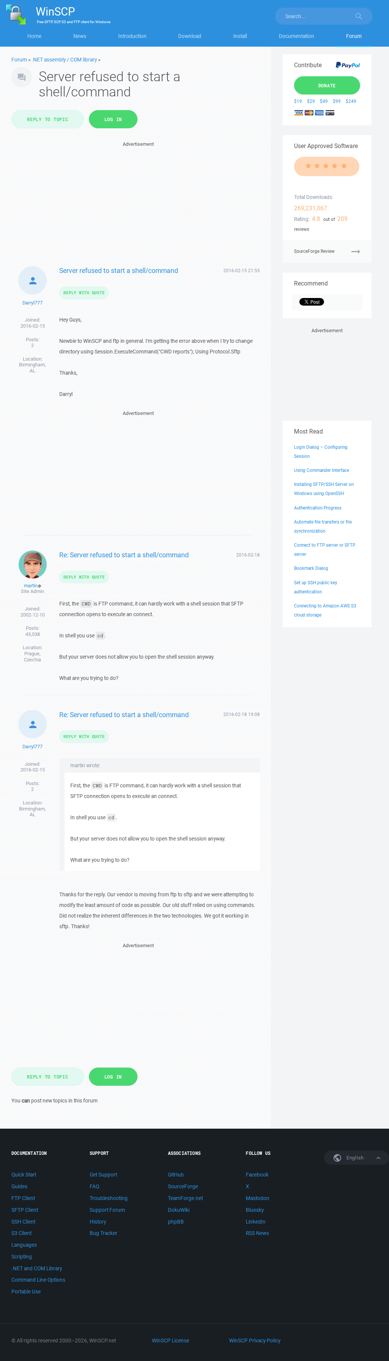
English (354, 1157)
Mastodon (257, 1198)
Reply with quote (83, 292)
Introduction (132, 36)
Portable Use (26, 1291)
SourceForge (183, 1186)
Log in (113, 119)
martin (31, 585)
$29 (311, 101)
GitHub (176, 1174)
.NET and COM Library (36, 1268)
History (98, 1221)
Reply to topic (47, 119)
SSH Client (23, 1221)
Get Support (103, 1174)
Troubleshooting (109, 1198)
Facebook (257, 1174)
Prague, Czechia (32, 656)
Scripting (21, 1256)
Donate (327, 85)
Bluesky (255, 1209)
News (79, 36)
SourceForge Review (314, 251)
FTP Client (23, 1198)
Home (34, 36)
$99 (337, 101)
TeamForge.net (185, 1198)
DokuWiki (179, 1209)
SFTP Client (24, 1209)
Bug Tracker (103, 1233)
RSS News (257, 1233)
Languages (24, 1244)
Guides (19, 1186)
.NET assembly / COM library (64, 59)
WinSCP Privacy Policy (254, 1340)
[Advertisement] (138, 201)
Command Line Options (38, 1279)
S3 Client (21, 1233)
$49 (324, 101)
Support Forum (107, 1209)
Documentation (296, 36)
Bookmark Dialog (311, 568)
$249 (351, 101)
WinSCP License (170, 1340)
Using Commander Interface (321, 470)
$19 (298, 101)
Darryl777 (32, 303)
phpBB (176, 1221)
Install (240, 36)
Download (189, 36)
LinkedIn (256, 1221)
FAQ (94, 1186)
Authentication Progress (318, 508)
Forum (354, 36)
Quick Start (23, 1174)
